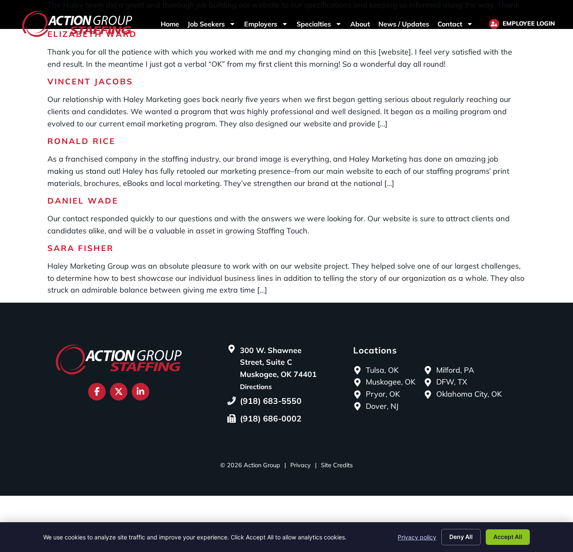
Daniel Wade (82, 201)
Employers (260, 24)
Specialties (314, 24)
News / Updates (403, 24)
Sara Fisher (80, 248)
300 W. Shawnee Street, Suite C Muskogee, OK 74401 (278, 362)
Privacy (300, 465)
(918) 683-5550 (271, 401)
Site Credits (337, 465)
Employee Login (529, 23)
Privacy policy (417, 537)
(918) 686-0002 (271, 418)
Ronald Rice (81, 141)
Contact (450, 24)
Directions (256, 386)
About (360, 24)
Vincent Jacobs (90, 81)
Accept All (507, 536)
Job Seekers (206, 24)
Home (170, 24)
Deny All (461, 536)
